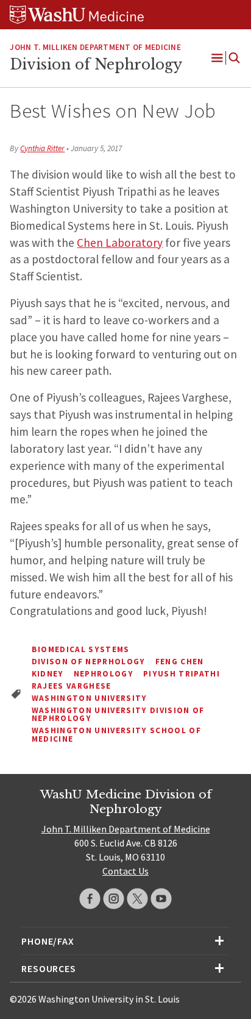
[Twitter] (137, 898)
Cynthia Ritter (42, 148)
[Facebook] (90, 898)
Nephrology (103, 674)
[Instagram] (113, 898)
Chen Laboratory (120, 242)
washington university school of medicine (116, 734)
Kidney (48, 674)
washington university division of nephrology (118, 714)
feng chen (179, 662)
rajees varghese (71, 686)
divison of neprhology (89, 662)
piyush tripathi (181, 674)
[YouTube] (161, 898)
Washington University (89, 698)
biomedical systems (81, 649)
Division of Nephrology (96, 64)
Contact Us (125, 871)
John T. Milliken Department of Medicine (95, 47)
